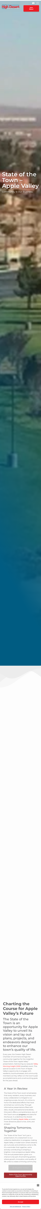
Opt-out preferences (15, 1206)
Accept (20, 1202)
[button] (38, 1185)
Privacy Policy (26, 1206)
